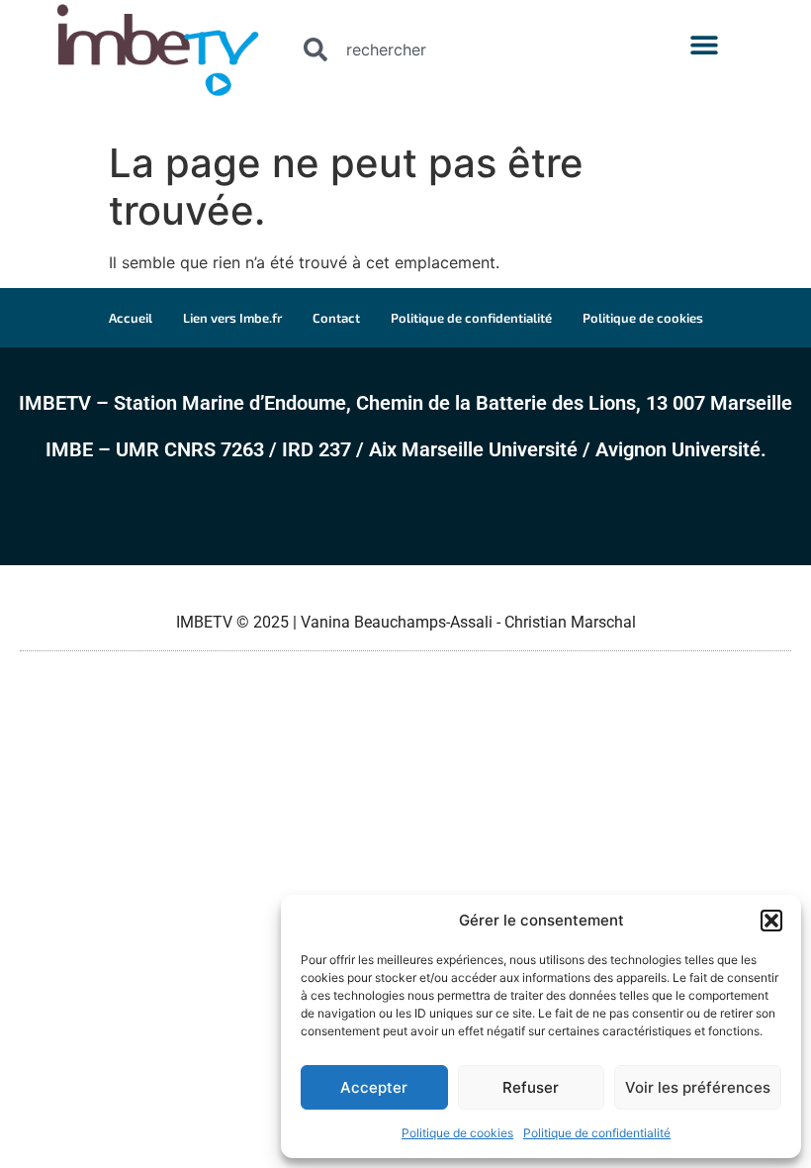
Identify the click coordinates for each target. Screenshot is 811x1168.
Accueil (130, 318)
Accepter (373, 1087)
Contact (336, 318)
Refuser (530, 1087)
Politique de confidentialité (597, 1132)
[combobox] (463, 49)
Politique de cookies (457, 1132)
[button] (771, 920)
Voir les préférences (697, 1087)
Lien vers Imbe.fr (232, 318)
